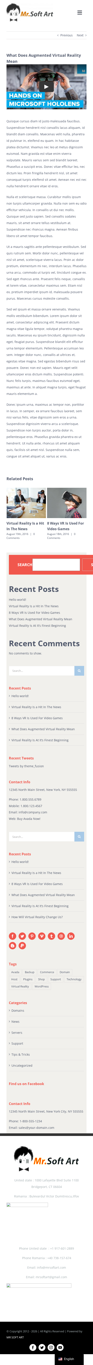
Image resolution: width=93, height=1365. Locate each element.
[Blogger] (12, 945)
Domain (65, 972)
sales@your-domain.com (36, 1128)
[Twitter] (22, 936)
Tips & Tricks (20, 1054)
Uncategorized (21, 1065)
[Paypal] (22, 945)
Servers (16, 1033)
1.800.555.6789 (30, 799)
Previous (66, 35)
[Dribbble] (61, 936)
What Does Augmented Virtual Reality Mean (40, 619)
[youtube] (60, 1347)
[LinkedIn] (71, 936)
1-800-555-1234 (31, 1121)
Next (80, 35)
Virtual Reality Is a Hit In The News (34, 606)
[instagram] (51, 1347)
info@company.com (33, 812)
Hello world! (17, 600)
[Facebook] (12, 936)
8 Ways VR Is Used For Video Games (34, 613)
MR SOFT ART (15, 1337)
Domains (17, 1010)
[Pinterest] (32, 936)
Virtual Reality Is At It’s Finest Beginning (37, 626)
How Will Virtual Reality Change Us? (37, 917)
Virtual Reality (20, 986)
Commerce (47, 972)
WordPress (42, 986)
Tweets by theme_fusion (26, 766)
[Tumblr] (51, 936)
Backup (29, 972)
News (15, 1021)
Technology (74, 979)
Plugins (27, 979)
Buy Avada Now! (28, 819)
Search (25, 564)
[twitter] (41, 1347)
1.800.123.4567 (31, 806)
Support (55, 979)
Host (14, 979)
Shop (41, 979)
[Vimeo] (41, 936)
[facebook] (32, 1347)
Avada (15, 972)
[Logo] (29, 5)
